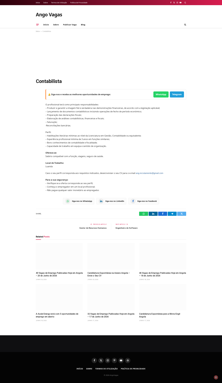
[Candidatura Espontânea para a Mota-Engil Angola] (162, 297)
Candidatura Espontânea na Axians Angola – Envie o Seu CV (108, 274)
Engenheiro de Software (126, 228)
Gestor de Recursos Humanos (93, 228)
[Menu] (37, 24)
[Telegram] (38, 117)
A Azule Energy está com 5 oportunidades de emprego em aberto (57, 315)
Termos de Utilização (59, 2)
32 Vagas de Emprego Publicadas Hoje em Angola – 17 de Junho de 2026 (110, 315)
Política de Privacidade (78, 2)
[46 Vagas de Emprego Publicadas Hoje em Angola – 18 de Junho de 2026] (162, 256)
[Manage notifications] (216, 377)
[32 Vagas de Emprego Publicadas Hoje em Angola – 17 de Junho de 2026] (111, 297)
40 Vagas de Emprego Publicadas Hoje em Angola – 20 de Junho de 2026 (59, 274)
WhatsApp (161, 94)
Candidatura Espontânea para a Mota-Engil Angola (159, 315)
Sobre (45, 2)
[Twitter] (38, 104)
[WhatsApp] (38, 124)
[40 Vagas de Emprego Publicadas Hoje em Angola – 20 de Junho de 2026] (59, 256)
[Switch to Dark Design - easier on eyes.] (185, 2)
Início (38, 2)
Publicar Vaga (70, 24)
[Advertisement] (111, 55)
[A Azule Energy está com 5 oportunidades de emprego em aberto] (59, 297)
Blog (83, 24)
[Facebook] (38, 97)
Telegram (177, 94)
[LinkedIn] (38, 110)
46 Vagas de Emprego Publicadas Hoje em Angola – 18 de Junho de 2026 (162, 274)
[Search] (185, 25)
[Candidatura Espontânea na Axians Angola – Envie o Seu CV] (111, 256)
